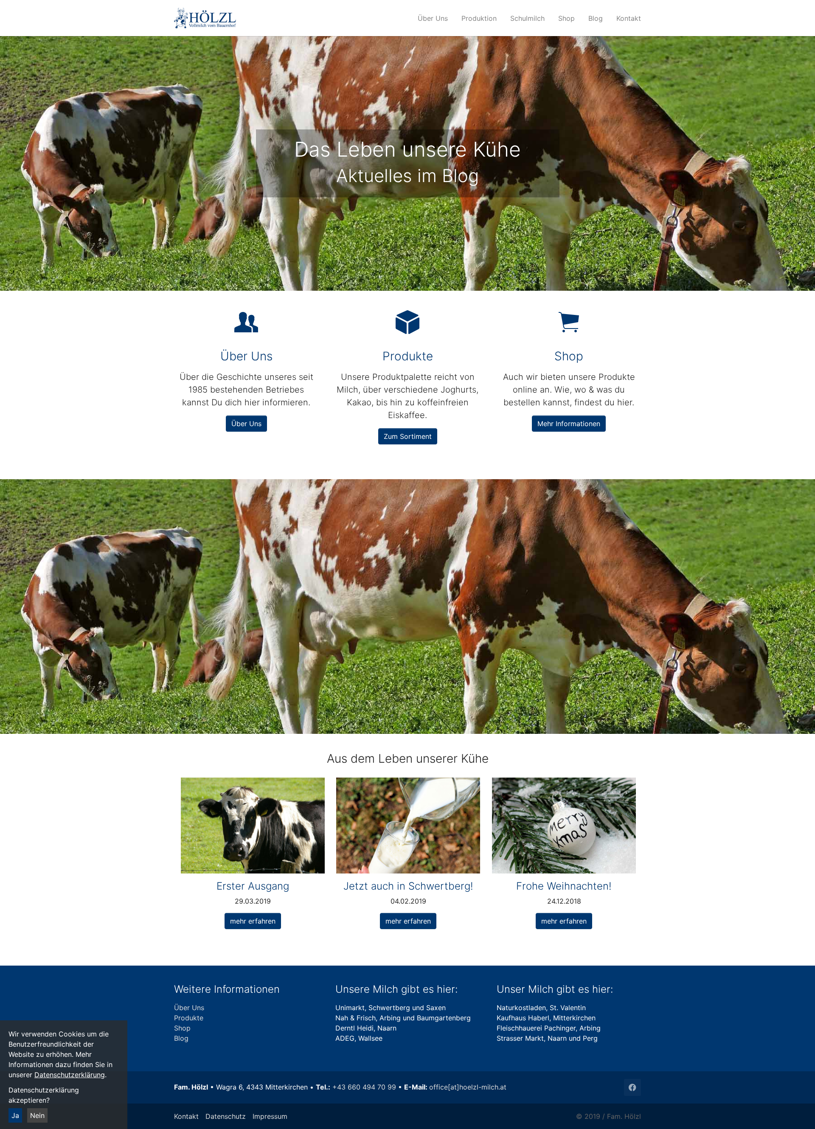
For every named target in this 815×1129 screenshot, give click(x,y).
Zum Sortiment (408, 436)
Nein (37, 1115)
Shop (182, 1028)
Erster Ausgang (252, 886)
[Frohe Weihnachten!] (564, 825)
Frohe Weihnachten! (564, 886)
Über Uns (246, 423)
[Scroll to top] (796, 1110)
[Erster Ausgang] (253, 825)
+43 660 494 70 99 (364, 1087)
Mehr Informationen (568, 423)
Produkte (188, 1018)
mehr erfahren (252, 921)
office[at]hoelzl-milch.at (467, 1087)
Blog (181, 1038)
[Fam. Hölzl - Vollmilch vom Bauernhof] (244, 18)
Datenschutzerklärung (69, 1074)
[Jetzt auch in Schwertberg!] (408, 825)
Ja (15, 1115)
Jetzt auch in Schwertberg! (408, 886)
